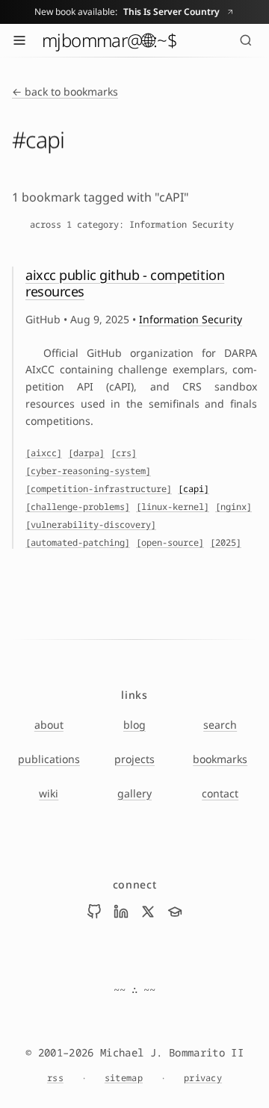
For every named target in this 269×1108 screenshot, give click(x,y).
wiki (48, 793)
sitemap (124, 1078)
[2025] (225, 543)
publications (49, 759)
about (49, 725)
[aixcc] (43, 453)
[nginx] (233, 507)
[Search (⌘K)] (246, 40)
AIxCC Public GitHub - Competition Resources (124, 283)
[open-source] (170, 543)
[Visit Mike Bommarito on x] (147, 911)
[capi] (193, 489)
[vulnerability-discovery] (90, 525)
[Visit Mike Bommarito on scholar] (174, 911)
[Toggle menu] (19, 40)
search (220, 725)
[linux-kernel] (172, 507)
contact (220, 793)
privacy (203, 1078)
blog (134, 725)
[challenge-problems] (77, 507)
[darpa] (86, 453)
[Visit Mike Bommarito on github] (94, 911)
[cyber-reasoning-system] (88, 471)
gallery (134, 793)
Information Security (190, 319)
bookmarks (220, 759)
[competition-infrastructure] (98, 489)
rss (55, 1078)
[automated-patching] (77, 543)
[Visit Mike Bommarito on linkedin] (121, 911)
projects (134, 759)
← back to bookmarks (65, 91)
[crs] (124, 453)
